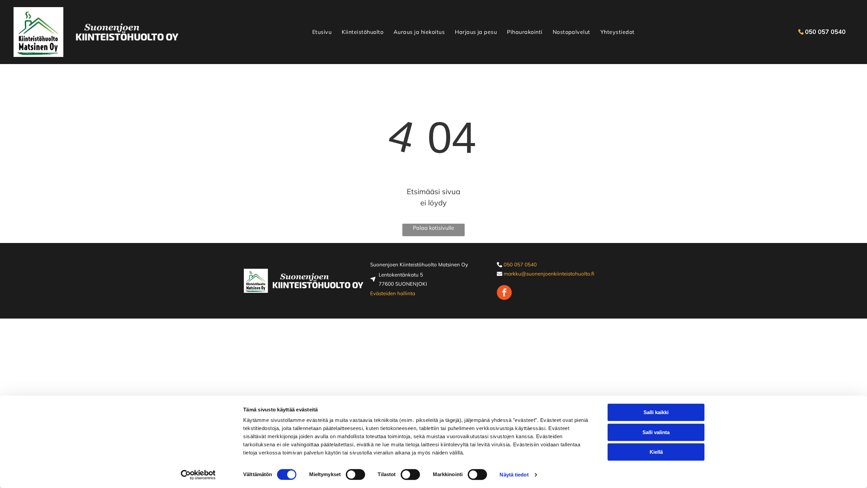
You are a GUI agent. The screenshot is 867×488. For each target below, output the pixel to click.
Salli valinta (656, 432)
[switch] (355, 474)
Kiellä (656, 452)
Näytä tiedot (514, 474)
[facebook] (504, 293)
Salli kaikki (656, 412)
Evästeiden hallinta (392, 293)
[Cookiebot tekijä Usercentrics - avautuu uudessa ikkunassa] (198, 475)
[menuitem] (317, 32)
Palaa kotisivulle (433, 227)
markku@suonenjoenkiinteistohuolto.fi (549, 273)
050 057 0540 (520, 264)
